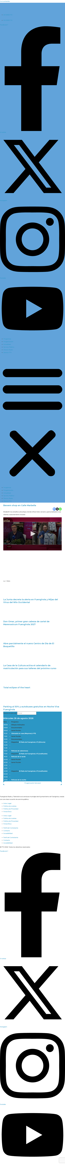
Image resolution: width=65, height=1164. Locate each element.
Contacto (6, 831)
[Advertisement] (32, 565)
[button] (32, 420)
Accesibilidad (8, 833)
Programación (8, 341)
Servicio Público (8, 347)
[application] (32, 533)
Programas (7, 339)
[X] (57, 509)
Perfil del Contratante (10, 828)
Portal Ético (7, 811)
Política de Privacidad (10, 809)
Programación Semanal (32, 783)
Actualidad (7, 344)
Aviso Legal (7, 803)
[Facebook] (54, 509)
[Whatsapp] (60, 509)
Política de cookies (9, 806)
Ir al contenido (5, 1)
